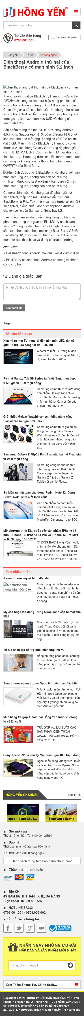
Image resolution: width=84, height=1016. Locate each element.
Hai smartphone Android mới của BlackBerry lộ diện (42, 253)
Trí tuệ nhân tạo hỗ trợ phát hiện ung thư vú (34, 649)
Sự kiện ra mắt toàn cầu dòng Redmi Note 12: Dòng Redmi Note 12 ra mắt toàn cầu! (39, 494)
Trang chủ (13, 55)
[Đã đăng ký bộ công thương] (60, 928)
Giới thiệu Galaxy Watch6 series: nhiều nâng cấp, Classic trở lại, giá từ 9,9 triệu (37, 418)
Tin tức (29, 55)
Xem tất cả (74, 794)
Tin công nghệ (48, 55)
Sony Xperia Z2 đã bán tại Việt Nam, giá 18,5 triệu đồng (41, 755)
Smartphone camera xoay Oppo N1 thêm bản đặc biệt (40, 683)
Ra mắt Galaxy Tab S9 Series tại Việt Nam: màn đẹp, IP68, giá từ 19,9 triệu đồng (39, 380)
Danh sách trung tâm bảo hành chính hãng (42, 861)
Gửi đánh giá (14, 308)
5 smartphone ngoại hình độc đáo (26, 578)
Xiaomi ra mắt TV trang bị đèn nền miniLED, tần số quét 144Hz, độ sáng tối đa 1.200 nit (39, 342)
